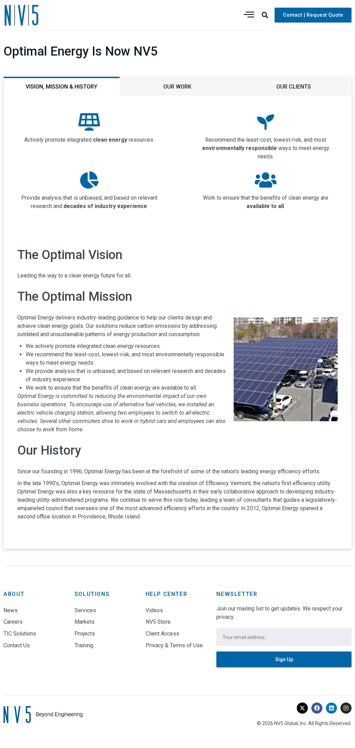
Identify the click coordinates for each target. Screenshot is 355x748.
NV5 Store (158, 621)
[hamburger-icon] (249, 15)
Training (84, 645)
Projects (85, 633)
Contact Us (16, 645)
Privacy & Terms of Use (174, 645)
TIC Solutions (19, 633)
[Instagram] (346, 708)
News (10, 610)
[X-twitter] (302, 708)
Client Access (162, 633)
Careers (13, 621)
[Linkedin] (331, 708)
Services (85, 610)
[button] (265, 15)
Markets (85, 621)
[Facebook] (316, 708)
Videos (154, 610)
